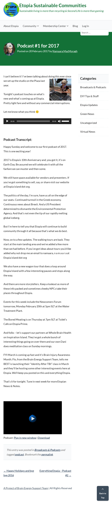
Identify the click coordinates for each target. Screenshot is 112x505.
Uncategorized (88, 122)
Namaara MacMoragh (64, 51)
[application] (37, 121)
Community (29, 26)
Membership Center (54, 26)
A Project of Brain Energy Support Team (26, 488)
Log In (85, 26)
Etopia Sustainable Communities (52, 5)
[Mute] (59, 121)
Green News (87, 113)
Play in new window (25, 437)
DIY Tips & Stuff (89, 96)
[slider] (66, 121)
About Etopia (11, 26)
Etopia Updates (89, 105)
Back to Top (102, 495)
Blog (75, 26)
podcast (19, 454)
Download (44, 437)
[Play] (7, 121)
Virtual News (87, 131)
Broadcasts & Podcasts (47, 450)
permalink (47, 454)
